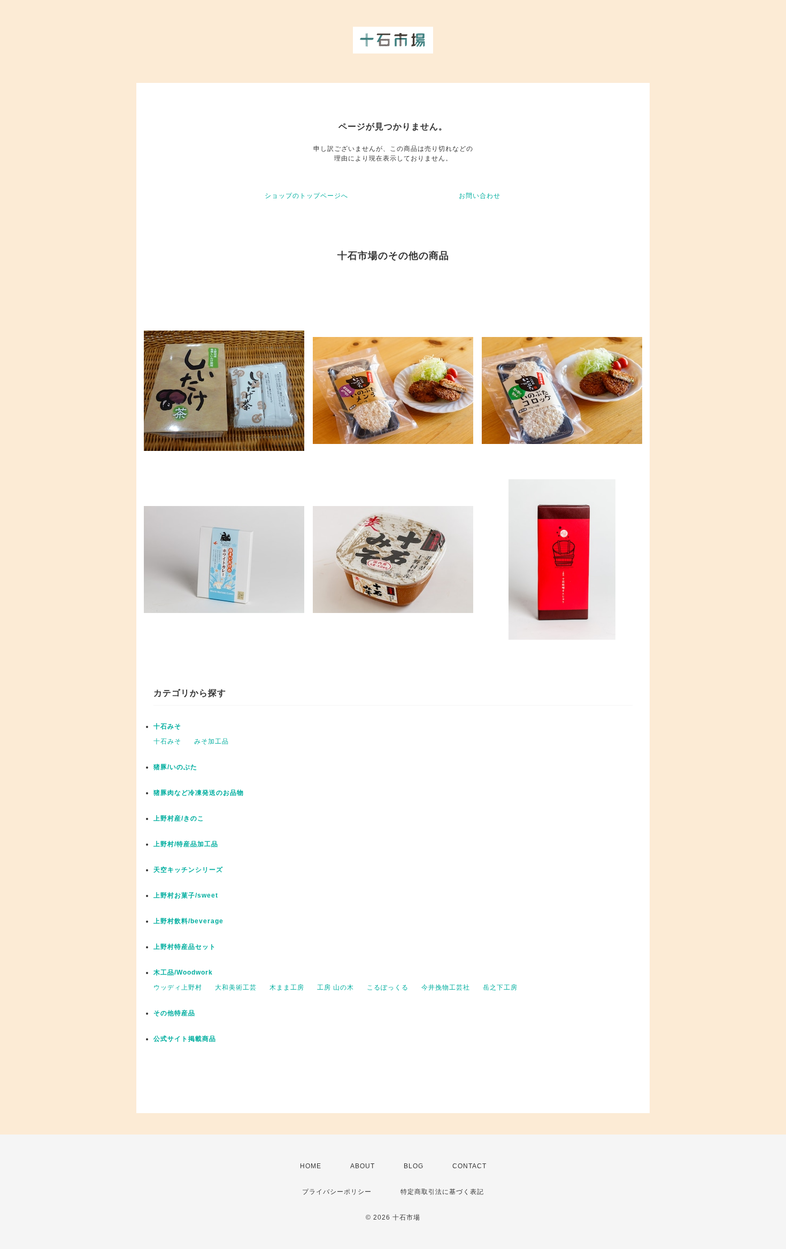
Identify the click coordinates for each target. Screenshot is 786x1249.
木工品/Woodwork (183, 972)
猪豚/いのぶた (175, 767)
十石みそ (167, 726)
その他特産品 (174, 1013)
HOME (310, 1166)
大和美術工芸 (236, 987)
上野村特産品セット (184, 947)
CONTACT (469, 1166)
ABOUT (362, 1166)
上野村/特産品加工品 (185, 844)
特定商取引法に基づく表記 (442, 1192)
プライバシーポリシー (337, 1192)
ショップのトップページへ (306, 196)
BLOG (413, 1166)
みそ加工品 (211, 741)
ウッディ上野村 (177, 987)
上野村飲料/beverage (188, 921)
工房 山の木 (335, 987)
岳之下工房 (500, 987)
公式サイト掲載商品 (184, 1039)
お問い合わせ (479, 196)
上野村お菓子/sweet (185, 895)
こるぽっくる (388, 987)
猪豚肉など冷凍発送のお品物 (198, 792)
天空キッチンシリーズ (188, 869)
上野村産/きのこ (178, 818)
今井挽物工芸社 (445, 987)
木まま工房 (286, 987)
